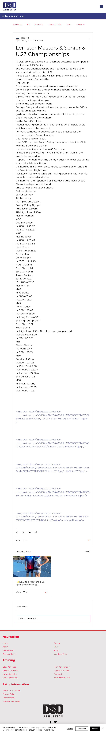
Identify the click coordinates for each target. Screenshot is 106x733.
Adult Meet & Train (62, 678)
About (5, 647)
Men (69, 24)
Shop (56, 650)
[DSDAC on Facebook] (50, 722)
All (28, 24)
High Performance (62, 667)
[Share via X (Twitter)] (23, 532)
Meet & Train (54, 24)
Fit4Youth (58, 674)
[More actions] (88, 39)
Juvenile (39, 24)
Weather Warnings (11, 701)
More (79, 24)
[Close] (102, 728)
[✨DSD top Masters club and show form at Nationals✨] (32, 566)
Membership (8, 650)
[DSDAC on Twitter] (55, 722)
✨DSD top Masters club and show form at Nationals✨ (30, 583)
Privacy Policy (9, 694)
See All (87, 551)
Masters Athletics (61, 670)
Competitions (9, 654)
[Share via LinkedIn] (29, 532)
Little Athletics (9, 667)
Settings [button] (70, 728)
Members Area (60, 654)
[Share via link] (36, 532)
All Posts (17, 24)
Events (57, 643)
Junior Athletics (10, 674)
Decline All (82, 728)
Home (5, 643)
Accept (95, 728)
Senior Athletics (10, 678)
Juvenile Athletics (10, 670)
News (56, 647)
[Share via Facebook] (17, 532)
